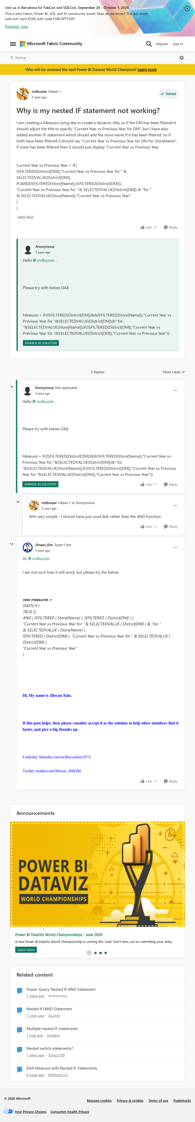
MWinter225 (58, 1074)
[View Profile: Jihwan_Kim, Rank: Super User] (28, 548)
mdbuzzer (39, 91)
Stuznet (54, 1015)
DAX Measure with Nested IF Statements (61, 1068)
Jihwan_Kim (44, 544)
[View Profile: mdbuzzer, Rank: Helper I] (23, 94)
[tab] (95, 952)
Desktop (20, 58)
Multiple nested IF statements (52, 1028)
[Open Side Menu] (13, 44)
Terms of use (158, 1100)
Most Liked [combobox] (174, 372)
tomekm (53, 1035)
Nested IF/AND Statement (49, 1008)
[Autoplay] (89, 952)
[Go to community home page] (51, 44)
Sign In (178, 44)
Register (162, 44)
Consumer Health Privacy (70, 1111)
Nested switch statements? (49, 1048)
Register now (16, 26)
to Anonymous (83, 502)
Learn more (147, 69)
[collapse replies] (12, 387)
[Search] (149, 44)
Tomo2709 (56, 1055)
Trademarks (182, 1100)
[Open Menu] (181, 57)
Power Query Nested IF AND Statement (60, 989)
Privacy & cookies (130, 1100)
